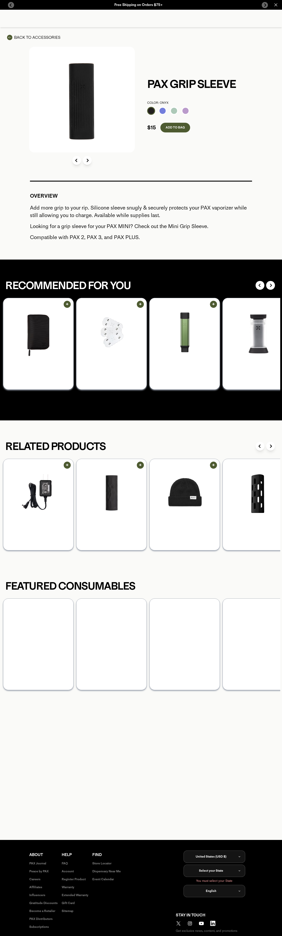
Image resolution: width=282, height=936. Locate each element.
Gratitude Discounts (43, 903)
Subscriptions (39, 927)
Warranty (68, 887)
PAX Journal (37, 863)
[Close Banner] (275, 5)
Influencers (37, 895)
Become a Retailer (42, 911)
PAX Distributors (41, 919)
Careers (35, 879)
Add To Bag (175, 127)
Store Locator (101, 863)
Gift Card (68, 903)
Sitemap (67, 911)
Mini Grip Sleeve (187, 226)
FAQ (65, 863)
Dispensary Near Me (106, 871)
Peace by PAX (39, 871)
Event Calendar (103, 879)
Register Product (74, 879)
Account (68, 871)
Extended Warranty (75, 895)
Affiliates (35, 887)
